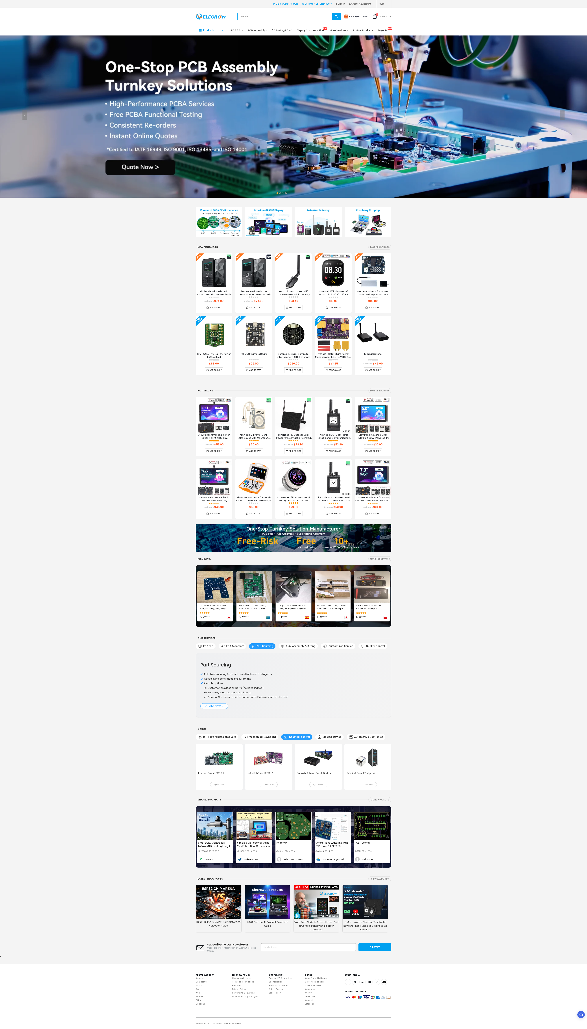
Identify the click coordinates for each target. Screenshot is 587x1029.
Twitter (355, 933)
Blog (198, 940)
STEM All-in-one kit (314, 932)
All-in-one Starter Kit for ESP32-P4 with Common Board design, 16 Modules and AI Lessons (253, 499)
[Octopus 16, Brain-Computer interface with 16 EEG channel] (293, 334)
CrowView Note (313, 936)
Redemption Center (358, 16)
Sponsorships (275, 932)
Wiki (198, 943)
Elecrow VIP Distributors (280, 929)
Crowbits (309, 951)
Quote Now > (214, 683)
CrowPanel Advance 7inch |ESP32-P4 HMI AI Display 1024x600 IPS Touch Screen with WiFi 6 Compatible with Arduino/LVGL (214, 499)
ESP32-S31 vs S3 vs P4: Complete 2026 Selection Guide (218, 874)
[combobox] (289, 16)
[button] (277, 192)
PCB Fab (236, 30)
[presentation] (24, 115)
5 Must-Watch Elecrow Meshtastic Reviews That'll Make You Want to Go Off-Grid (365, 876)
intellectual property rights (245, 947)
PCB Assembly (256, 30)
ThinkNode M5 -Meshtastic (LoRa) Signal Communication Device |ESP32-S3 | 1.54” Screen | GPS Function (333, 436)
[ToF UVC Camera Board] (254, 334)
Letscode (309, 954)
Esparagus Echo (373, 353)
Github (199, 951)
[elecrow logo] (207, 16)
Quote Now (219, 735)
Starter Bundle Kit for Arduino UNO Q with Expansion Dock (373, 293)
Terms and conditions (243, 932)
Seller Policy (275, 943)
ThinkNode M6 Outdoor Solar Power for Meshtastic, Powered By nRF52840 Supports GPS (293, 436)
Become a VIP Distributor (318, 3)
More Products (379, 247)
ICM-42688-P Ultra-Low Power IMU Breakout (214, 355)
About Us (200, 929)
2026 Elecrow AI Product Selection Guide (267, 874)
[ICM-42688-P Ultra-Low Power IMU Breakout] (214, 334)
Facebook (348, 933)
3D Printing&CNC (282, 30)
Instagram (377, 933)
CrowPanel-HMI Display (317, 929)
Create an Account (361, 3)
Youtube (370, 933)
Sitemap (200, 947)
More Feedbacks (380, 558)
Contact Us (201, 932)
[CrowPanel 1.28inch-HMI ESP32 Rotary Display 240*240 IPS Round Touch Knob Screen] (293, 478)
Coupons (200, 954)
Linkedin (362, 933)
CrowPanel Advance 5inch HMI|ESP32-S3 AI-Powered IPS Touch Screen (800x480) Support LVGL (373, 436)
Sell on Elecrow (276, 940)
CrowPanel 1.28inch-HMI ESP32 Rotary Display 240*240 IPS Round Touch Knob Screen (293, 499)
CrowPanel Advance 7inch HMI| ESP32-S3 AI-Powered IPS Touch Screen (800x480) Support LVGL (373, 499)
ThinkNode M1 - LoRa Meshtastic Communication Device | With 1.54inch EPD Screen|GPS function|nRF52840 (333, 499)
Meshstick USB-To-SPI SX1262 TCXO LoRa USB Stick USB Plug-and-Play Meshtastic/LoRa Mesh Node (294, 293)
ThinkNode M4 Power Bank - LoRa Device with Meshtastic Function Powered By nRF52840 (254, 436)
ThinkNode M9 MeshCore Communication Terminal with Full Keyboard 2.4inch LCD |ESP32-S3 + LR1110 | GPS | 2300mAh (254, 293)
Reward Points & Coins (243, 943)
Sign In (341, 3)
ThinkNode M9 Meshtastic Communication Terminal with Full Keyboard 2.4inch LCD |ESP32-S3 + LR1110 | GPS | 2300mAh (214, 293)
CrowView (310, 940)
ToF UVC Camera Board (253, 353)
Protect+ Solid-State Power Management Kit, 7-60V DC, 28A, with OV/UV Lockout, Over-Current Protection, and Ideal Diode (333, 355)
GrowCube (310, 947)
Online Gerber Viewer (287, 3)
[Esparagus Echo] (373, 334)
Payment (236, 936)
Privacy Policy (239, 940)
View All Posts (380, 829)
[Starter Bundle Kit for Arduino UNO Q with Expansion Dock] (373, 271)
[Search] (336, 16)
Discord (384, 933)
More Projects (380, 750)
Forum (199, 936)
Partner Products (363, 30)
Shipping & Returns (241, 929)
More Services (338, 30)
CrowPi (308, 943)
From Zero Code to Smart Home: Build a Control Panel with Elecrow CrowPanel (316, 876)
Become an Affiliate (278, 936)
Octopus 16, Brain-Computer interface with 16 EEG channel (293, 355)
